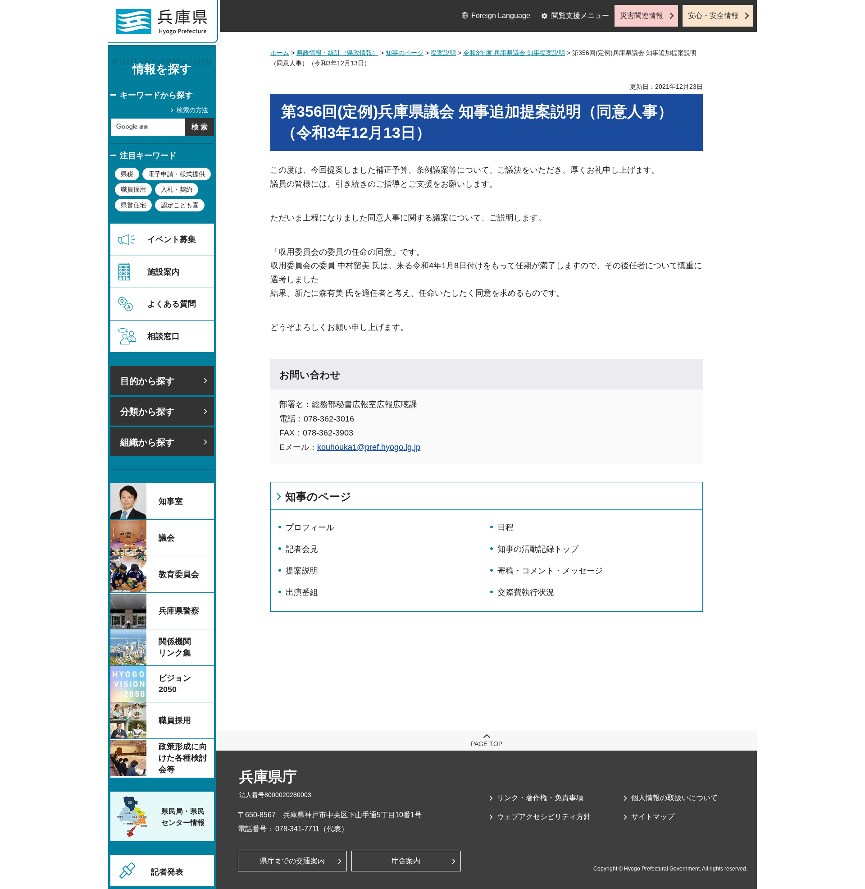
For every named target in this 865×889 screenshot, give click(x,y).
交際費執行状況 (525, 592)
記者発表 (167, 871)
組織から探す (147, 442)
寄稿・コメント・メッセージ (550, 570)
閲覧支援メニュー (580, 15)
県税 (127, 174)
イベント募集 (171, 239)
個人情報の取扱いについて (674, 798)
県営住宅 (133, 205)
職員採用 (133, 189)
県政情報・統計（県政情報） (337, 52)
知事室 (171, 501)
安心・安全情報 (713, 15)
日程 (505, 527)
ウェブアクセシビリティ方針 (544, 816)
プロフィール (310, 527)
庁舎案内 (406, 861)
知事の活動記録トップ (537, 549)
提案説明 (443, 52)
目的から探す (147, 381)
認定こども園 (180, 205)
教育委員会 (179, 574)
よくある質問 (171, 303)
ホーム (279, 52)
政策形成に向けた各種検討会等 (183, 758)
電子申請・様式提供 (176, 174)
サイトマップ (652, 816)
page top (486, 743)
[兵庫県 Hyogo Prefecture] (165, 25)
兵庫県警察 (179, 610)
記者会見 (302, 549)
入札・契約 (176, 189)
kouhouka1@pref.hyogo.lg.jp (368, 447)
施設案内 (163, 271)
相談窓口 (163, 336)
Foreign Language (500, 15)
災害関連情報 (641, 15)
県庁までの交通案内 (292, 861)
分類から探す (147, 412)
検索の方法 (192, 110)
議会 (167, 537)
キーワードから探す (156, 95)
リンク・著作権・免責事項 (540, 798)
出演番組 (302, 592)
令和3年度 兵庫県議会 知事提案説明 (514, 52)
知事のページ (404, 52)
